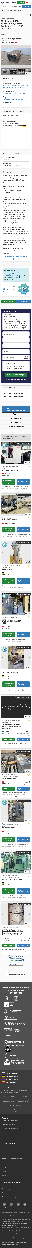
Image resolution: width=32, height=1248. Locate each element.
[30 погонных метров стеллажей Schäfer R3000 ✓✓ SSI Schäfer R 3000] (16, 761)
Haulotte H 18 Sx (22, 1097)
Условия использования (8, 1244)
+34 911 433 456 (11, 1082)
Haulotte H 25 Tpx (23, 1101)
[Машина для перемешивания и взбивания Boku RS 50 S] (16, 552)
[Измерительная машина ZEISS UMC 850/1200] (16, 657)
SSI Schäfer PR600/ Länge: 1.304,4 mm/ (15, 93)
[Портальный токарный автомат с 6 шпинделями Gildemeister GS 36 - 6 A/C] (16, 862)
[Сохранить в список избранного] (27, 15)
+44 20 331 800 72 (12, 1074)
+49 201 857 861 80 (12, 1079)
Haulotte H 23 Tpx (16, 1105)
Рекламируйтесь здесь (16, 975)
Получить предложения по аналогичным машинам (15, 367)
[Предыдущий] (3, 60)
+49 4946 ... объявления (14, 393)
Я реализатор (10, 364)
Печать (16, 414)
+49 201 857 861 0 (12, 1076)
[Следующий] (29, 60)
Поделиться (16, 422)
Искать (27, 7)
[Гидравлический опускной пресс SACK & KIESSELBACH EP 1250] (16, 604)
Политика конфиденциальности (16, 379)
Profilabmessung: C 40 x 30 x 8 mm (14, 99)
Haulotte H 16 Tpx (8, 1101)
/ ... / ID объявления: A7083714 (13, 10)
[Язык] (27, 2)
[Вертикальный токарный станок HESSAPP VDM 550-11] (16, 453)
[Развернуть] (16, 490)
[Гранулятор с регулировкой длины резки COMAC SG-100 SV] (16, 811)
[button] (30, 2)
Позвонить (24, 302)
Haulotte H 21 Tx (9, 1097)
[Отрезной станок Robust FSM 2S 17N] (16, 505)
